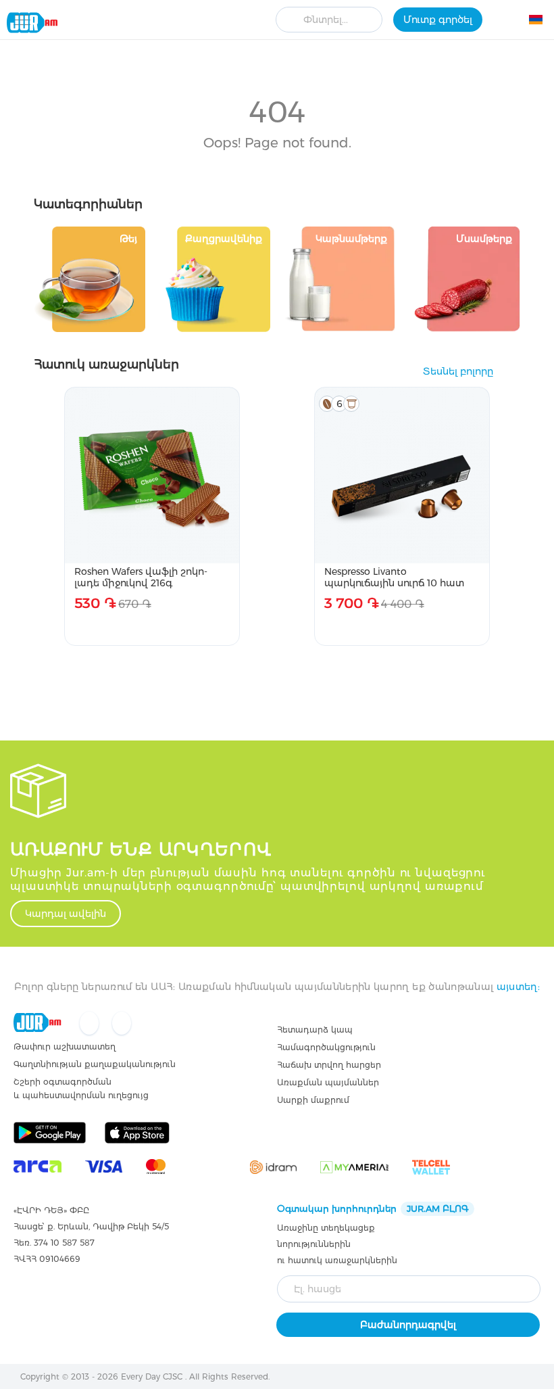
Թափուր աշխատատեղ (65, 1046)
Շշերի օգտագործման (62, 1082)
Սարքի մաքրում (313, 1100)
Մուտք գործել (437, 20)
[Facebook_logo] (90, 1024)
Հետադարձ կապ (315, 1030)
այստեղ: (518, 987)
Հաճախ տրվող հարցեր (329, 1065)
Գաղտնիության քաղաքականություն (95, 1064)
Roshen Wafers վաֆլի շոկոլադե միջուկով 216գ (140, 577)
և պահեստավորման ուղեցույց (81, 1095)
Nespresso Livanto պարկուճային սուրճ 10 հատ (394, 577)
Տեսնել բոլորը (458, 371)
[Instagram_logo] (121, 1024)
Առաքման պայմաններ (328, 1082)
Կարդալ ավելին (65, 914)
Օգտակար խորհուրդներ (372, 1208)
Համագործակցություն (326, 1047)
